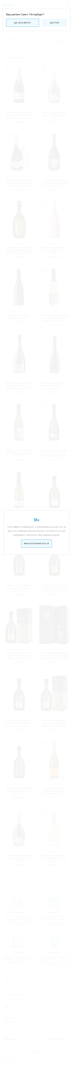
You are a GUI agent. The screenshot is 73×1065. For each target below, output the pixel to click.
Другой (54, 23)
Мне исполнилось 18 (36, 543)
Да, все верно (22, 23)
